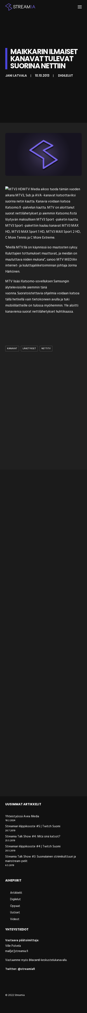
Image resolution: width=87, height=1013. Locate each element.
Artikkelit (16, 892)
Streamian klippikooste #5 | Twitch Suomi (32, 826)
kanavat (12, 348)
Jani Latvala (16, 75)
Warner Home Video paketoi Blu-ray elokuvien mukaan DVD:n (37, 780)
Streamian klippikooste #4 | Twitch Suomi (32, 846)
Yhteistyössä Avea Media (22, 816)
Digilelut (65, 75)
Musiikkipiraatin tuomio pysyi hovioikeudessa (31, 620)
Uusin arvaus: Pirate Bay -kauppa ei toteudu (37, 700)
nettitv (46, 348)
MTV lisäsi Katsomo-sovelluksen (29, 281)
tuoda (54, 189)
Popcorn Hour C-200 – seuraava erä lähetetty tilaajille (37, 539)
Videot (14, 919)
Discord (34, 960)
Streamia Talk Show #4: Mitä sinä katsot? (32, 836)
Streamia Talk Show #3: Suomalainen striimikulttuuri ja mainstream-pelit (40, 859)
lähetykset (29, 348)
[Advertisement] (43, 418)
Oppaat (15, 906)
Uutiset (15, 912)
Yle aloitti (71, 305)
